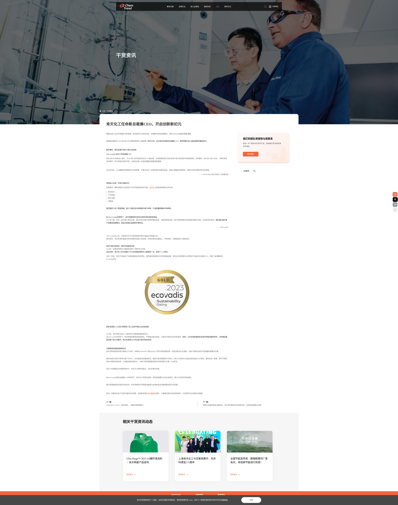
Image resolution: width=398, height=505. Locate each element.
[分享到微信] (254, 171)
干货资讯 (110, 111)
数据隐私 (224, 500)
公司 (103, 111)
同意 (251, 500)
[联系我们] (250, 156)
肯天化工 (152, 187)
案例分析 (207, 6)
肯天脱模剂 (152, 393)
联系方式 (227, 6)
